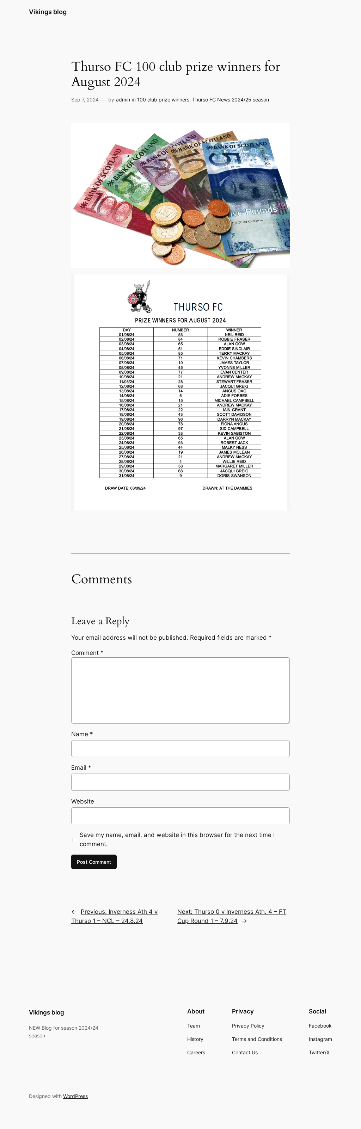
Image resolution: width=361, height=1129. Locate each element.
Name (82, 734)
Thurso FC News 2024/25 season (230, 100)
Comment (87, 652)
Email (81, 767)
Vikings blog (48, 11)
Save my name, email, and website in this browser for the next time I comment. (177, 839)
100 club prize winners (163, 100)
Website (82, 801)
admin (123, 100)
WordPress (75, 1096)
